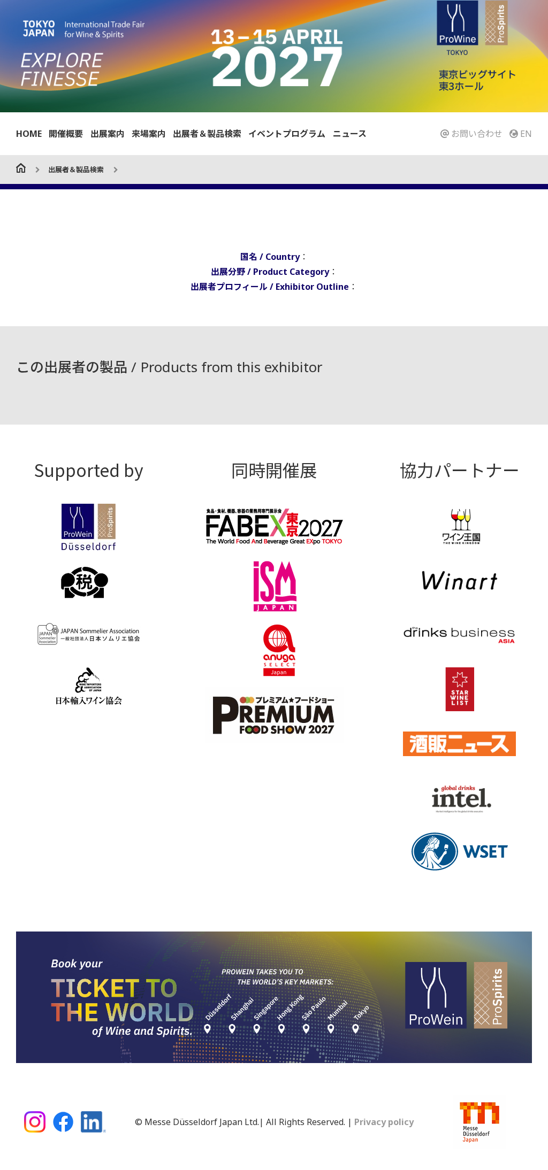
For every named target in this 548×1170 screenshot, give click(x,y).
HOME (29, 134)
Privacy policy (383, 1122)
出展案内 (107, 134)
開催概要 (66, 134)
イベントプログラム (286, 134)
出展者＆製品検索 (207, 134)
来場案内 (149, 134)
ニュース (350, 134)
